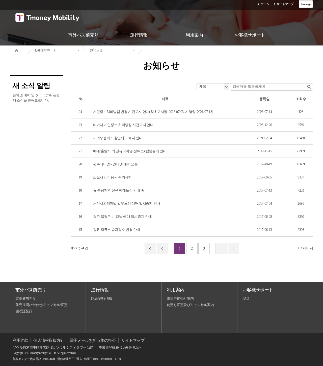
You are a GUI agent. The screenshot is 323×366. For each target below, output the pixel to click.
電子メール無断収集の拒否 (93, 340)
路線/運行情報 (101, 298)
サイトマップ (285, 4)
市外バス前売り (30, 289)
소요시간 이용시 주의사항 (112, 177)
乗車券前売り (25, 298)
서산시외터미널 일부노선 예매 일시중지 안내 (126, 203)
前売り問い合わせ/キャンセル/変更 (41, 305)
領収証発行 (23, 311)
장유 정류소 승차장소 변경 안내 (116, 230)
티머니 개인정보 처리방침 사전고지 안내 (123, 125)
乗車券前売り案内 (180, 298)
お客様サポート (45, 50)
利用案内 (175, 289)
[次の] (221, 248)
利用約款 (20, 340)
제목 (202, 86)
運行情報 (100, 289)
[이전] (162, 248)
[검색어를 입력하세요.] (309, 87)
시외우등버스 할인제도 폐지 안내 (118, 138)
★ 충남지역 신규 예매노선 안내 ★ (118, 190)
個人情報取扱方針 (48, 340)
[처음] (150, 248)
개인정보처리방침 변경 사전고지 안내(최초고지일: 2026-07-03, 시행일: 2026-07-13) (153, 112)
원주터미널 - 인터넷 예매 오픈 (115, 164)
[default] (165, 50)
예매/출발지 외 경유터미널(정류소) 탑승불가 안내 (130, 151)
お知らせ (96, 50)
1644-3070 (49, 359)
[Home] (18, 50)
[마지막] (233, 248)
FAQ (246, 298)
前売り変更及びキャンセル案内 (190, 305)
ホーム (264, 4)
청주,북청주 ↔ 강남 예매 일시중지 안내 (122, 217)
